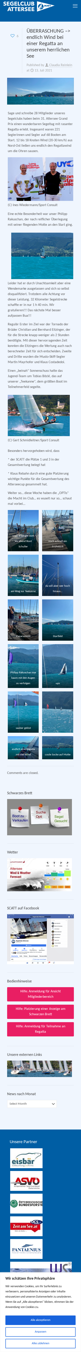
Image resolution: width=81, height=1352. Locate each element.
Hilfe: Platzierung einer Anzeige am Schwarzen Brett (40, 1011)
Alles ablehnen (40, 1343)
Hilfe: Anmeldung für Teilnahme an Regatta (40, 1029)
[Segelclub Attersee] (29, 6)
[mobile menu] (75, 6)
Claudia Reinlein (60, 65)
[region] (40, 1312)
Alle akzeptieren (40, 1320)
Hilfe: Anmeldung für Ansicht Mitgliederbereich (40, 994)
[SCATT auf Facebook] (40, 963)
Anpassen (40, 1331)
